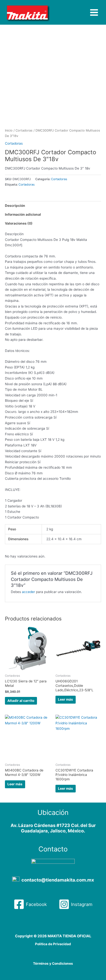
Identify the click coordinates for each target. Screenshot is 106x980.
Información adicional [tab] (23, 214)
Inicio (9, 130)
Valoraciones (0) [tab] (19, 223)
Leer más (65, 699)
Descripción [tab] (15, 206)
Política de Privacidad (53, 944)
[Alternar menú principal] (94, 12)
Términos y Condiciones (53, 963)
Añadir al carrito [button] (20, 701)
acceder (28, 592)
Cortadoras (24, 130)
